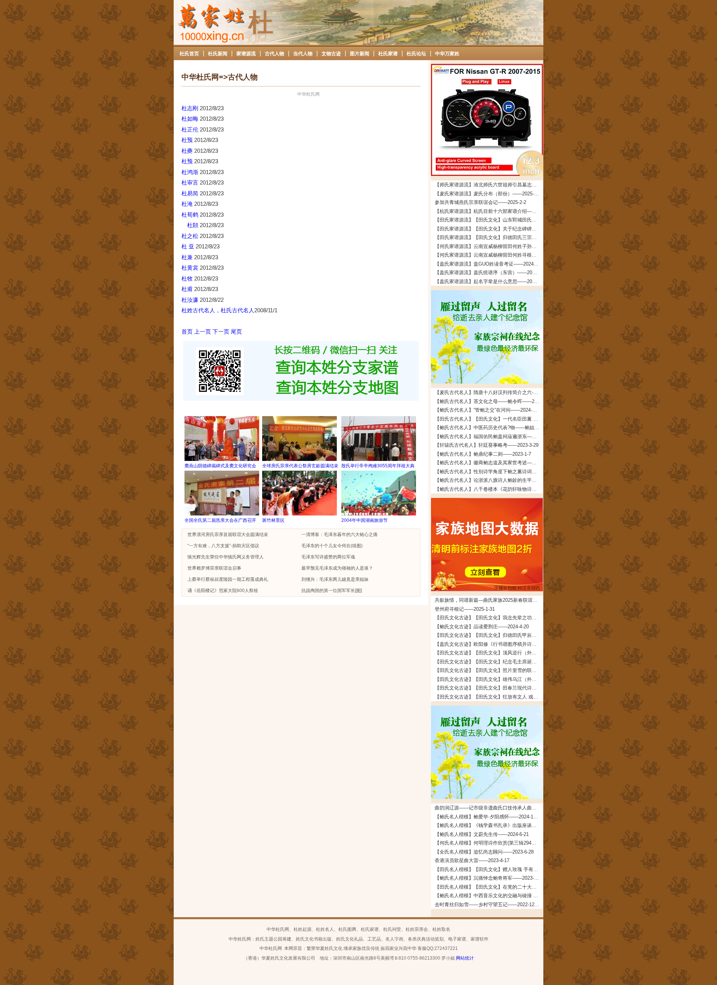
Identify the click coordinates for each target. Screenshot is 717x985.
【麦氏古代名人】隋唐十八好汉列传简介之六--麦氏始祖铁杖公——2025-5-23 (489, 392)
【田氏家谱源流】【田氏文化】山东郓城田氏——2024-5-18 (489, 220)
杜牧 (187, 278)
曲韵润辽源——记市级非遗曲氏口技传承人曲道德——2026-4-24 (489, 808)
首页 (187, 331)
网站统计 (465, 958)
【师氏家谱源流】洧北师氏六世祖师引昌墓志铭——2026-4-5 (489, 185)
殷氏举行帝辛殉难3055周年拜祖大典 (378, 465)
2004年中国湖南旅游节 (364, 520)
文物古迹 (331, 53)
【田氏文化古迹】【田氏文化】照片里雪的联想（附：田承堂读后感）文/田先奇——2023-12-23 (489, 670)
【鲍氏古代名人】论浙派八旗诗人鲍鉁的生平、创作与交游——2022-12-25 (489, 480)
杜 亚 (188, 246)
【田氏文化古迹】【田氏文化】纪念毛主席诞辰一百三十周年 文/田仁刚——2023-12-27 (489, 662)
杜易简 (190, 193)
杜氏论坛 (416, 53)
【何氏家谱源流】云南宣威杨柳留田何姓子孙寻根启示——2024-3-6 (489, 246)
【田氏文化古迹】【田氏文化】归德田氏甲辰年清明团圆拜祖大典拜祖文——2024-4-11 (489, 635)
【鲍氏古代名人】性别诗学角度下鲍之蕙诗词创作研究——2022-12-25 (489, 471)
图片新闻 (359, 53)
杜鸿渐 (190, 172)
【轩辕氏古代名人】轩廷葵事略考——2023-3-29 (486, 445)
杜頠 (190, 225)
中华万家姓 (447, 53)
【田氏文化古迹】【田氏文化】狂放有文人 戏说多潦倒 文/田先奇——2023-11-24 (489, 697)
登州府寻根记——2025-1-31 (465, 609)
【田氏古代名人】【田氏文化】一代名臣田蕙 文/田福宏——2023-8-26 (489, 419)
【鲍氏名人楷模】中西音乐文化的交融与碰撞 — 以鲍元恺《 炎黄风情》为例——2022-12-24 (489, 895)
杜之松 (190, 236)
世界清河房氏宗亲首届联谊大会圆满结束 (227, 534)
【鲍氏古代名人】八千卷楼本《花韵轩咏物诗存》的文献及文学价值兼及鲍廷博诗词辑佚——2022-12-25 (489, 489)
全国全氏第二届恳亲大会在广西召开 (220, 520)
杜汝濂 (190, 300)
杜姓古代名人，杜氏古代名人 (217, 310)
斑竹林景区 (273, 520)
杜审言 (190, 182)
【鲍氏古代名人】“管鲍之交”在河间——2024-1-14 (488, 410)
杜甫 (187, 289)
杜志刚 (190, 108)
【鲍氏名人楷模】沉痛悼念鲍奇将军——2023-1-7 (488, 878)
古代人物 (274, 53)
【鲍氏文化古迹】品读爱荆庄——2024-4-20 (482, 626)
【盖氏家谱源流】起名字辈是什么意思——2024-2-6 (489, 281)
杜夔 (187, 151)
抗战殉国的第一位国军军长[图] (331, 590)
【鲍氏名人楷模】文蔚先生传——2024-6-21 (482, 834)
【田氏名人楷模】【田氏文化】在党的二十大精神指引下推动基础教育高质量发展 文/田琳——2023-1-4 (489, 887)
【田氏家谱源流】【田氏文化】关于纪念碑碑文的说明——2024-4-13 (489, 229)
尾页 (236, 331)
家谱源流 (246, 53)
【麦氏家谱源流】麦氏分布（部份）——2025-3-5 (488, 193)
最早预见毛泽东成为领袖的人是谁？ (337, 568)
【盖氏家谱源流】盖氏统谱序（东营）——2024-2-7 (489, 272)
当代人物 (303, 53)
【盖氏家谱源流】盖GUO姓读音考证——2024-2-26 (489, 264)
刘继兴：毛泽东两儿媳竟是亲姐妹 (335, 579)
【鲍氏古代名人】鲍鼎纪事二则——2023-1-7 (483, 454)
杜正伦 (190, 129)
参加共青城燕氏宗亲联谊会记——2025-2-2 (480, 202)
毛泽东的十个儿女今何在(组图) (332, 545)
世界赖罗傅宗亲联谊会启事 (214, 568)
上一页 (202, 331)
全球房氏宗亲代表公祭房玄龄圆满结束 (300, 465)
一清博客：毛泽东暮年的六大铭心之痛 (339, 534)
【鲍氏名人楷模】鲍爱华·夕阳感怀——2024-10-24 (489, 817)
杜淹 (187, 204)
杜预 (187, 140)
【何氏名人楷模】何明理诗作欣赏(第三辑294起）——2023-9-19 (489, 843)
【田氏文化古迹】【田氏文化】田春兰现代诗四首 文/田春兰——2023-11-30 (489, 688)
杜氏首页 (189, 53)
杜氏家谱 (388, 53)
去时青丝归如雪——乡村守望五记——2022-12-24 (488, 904)
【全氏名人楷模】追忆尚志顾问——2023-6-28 (484, 852)
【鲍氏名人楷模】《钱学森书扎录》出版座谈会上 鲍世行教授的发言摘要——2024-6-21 (489, 825)
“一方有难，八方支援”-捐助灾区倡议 (223, 545)
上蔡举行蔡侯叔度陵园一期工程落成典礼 (227, 579)
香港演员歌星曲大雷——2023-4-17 (472, 860)
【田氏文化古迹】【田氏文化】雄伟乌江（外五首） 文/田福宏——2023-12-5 (489, 679)
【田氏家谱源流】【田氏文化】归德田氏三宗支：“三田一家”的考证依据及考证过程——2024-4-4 (489, 237)
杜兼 (187, 257)
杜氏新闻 (217, 53)
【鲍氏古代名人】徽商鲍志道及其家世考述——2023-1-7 (489, 462)
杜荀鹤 (190, 214)
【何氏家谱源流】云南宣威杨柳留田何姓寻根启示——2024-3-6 (489, 255)
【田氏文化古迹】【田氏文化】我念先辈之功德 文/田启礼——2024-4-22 (489, 617)
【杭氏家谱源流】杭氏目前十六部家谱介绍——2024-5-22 (489, 211)
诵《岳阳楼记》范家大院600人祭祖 (222, 590)
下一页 (220, 331)
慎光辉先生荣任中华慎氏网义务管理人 (225, 557)
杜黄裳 (190, 267)
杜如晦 (190, 118)
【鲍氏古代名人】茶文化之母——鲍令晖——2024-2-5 (489, 401)
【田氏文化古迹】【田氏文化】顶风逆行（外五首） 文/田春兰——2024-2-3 (489, 653)
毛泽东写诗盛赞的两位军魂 (328, 557)
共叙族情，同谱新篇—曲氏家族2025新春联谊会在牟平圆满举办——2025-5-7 (489, 600)
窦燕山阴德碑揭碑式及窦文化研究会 (220, 465)
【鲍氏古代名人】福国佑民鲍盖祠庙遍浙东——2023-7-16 (489, 436)
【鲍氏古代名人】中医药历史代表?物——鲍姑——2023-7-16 (489, 427)
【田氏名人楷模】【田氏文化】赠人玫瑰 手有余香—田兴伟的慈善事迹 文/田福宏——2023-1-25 (489, 869)
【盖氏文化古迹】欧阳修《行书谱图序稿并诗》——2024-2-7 (489, 644)
